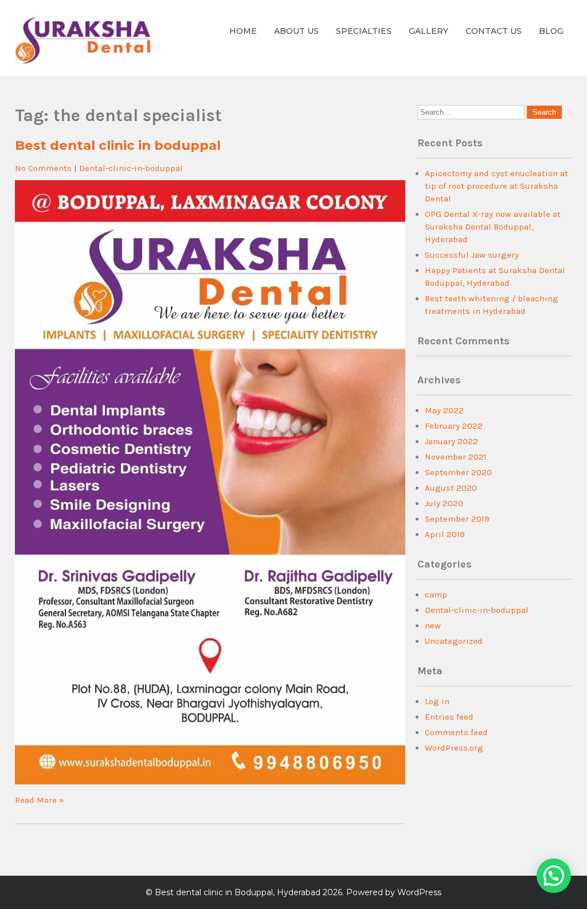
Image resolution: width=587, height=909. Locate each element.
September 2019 (457, 519)
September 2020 (458, 472)
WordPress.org (454, 748)
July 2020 (444, 503)
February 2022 (454, 426)
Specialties (364, 31)
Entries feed (449, 717)
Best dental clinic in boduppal (118, 145)
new (433, 625)
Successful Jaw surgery (472, 255)
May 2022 (444, 410)
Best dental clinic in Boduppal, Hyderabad (237, 892)
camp (436, 594)
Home (243, 31)
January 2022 (451, 441)
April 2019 (445, 534)
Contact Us (493, 31)
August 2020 (451, 488)
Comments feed (456, 732)
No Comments (43, 168)
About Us (296, 31)
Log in (437, 701)
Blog (551, 31)
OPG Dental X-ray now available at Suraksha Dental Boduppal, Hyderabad (493, 226)
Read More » (39, 800)
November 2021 (456, 457)
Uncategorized (454, 641)
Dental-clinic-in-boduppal (131, 168)
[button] (554, 875)
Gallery (428, 31)
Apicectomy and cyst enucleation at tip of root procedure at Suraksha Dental (496, 186)
